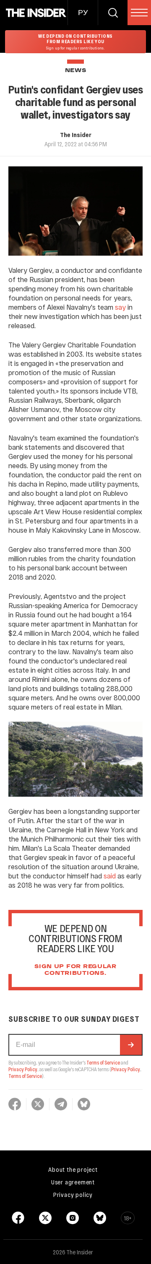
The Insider (75, 134)
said (110, 876)
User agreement (73, 1182)
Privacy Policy (22, 1069)
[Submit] (131, 1045)
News (75, 70)
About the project (73, 1169)
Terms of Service (103, 1062)
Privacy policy (73, 1194)
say (120, 307)
